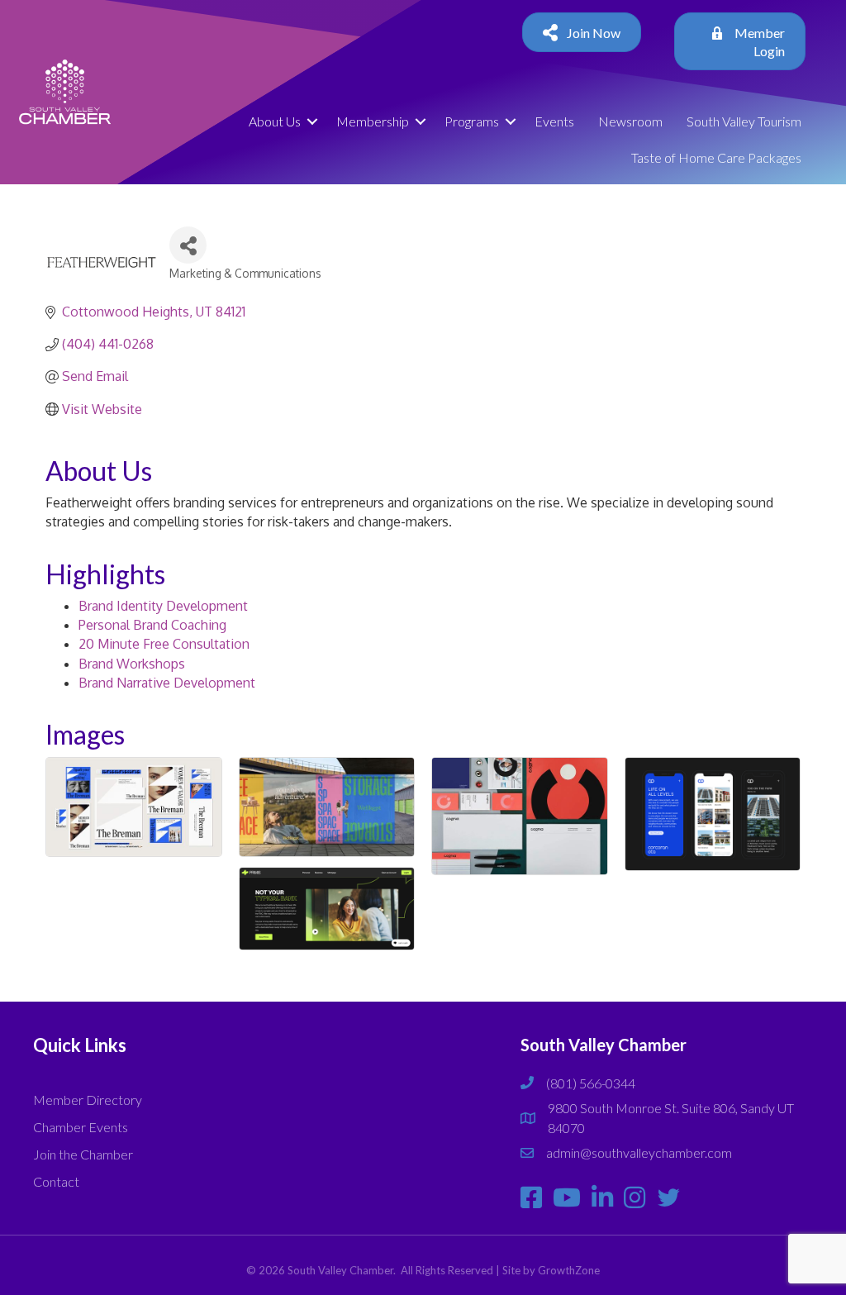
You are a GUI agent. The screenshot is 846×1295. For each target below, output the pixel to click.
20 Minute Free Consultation (164, 644)
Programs (471, 121)
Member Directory (87, 1099)
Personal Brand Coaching (152, 625)
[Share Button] (188, 245)
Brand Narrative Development (166, 682)
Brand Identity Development (163, 606)
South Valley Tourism (744, 121)
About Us (275, 121)
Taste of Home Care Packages (716, 157)
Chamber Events (80, 1127)
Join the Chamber (83, 1154)
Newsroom (630, 121)
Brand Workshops (131, 663)
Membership (372, 121)
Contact (56, 1181)
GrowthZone (569, 1270)
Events (554, 121)
